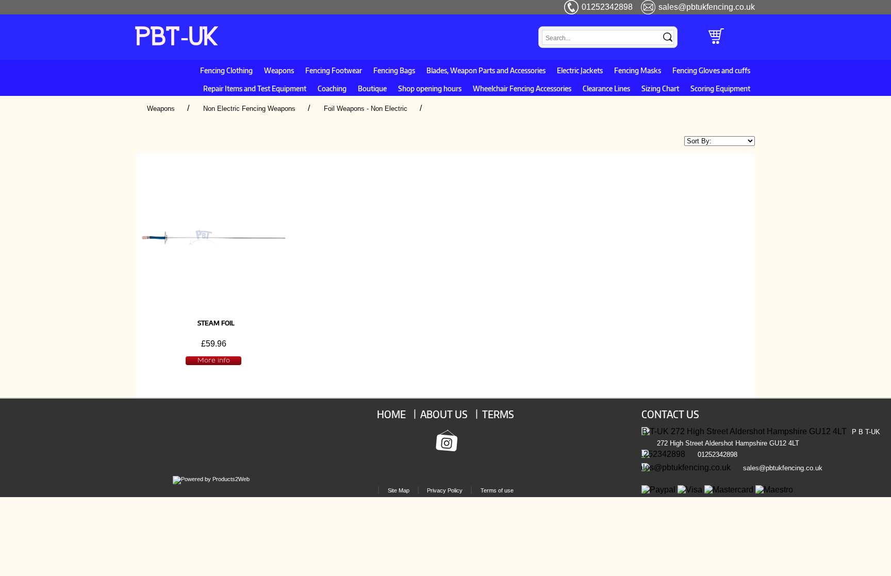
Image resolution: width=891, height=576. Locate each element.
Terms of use (497, 490)
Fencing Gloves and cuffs (711, 70)
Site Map (398, 490)
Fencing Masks (637, 70)
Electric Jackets (580, 70)
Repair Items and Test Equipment (254, 88)
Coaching (332, 88)
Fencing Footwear (333, 70)
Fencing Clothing (226, 70)
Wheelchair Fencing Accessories (522, 88)
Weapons (279, 70)
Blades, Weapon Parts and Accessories (486, 70)
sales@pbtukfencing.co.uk (706, 7)
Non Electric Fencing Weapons (249, 108)
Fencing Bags (394, 70)
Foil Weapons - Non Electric (365, 108)
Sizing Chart (660, 88)
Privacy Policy (445, 490)
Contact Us (670, 414)
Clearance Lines (606, 88)
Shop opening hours (429, 88)
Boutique (372, 88)
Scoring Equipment (720, 88)
